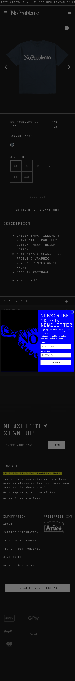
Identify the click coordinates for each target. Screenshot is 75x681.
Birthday (45, 351)
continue (56, 362)
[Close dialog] (71, 311)
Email (43, 342)
